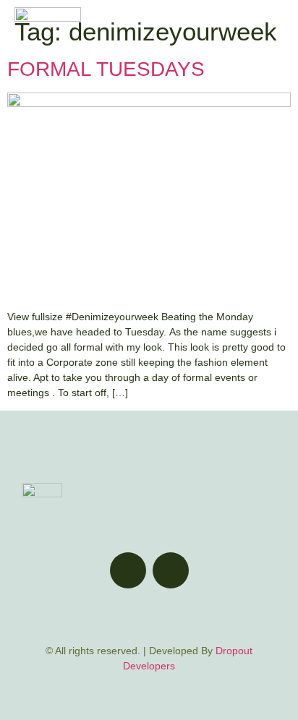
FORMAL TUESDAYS (106, 69)
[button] (272, 30)
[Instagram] (171, 570)
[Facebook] (128, 570)
